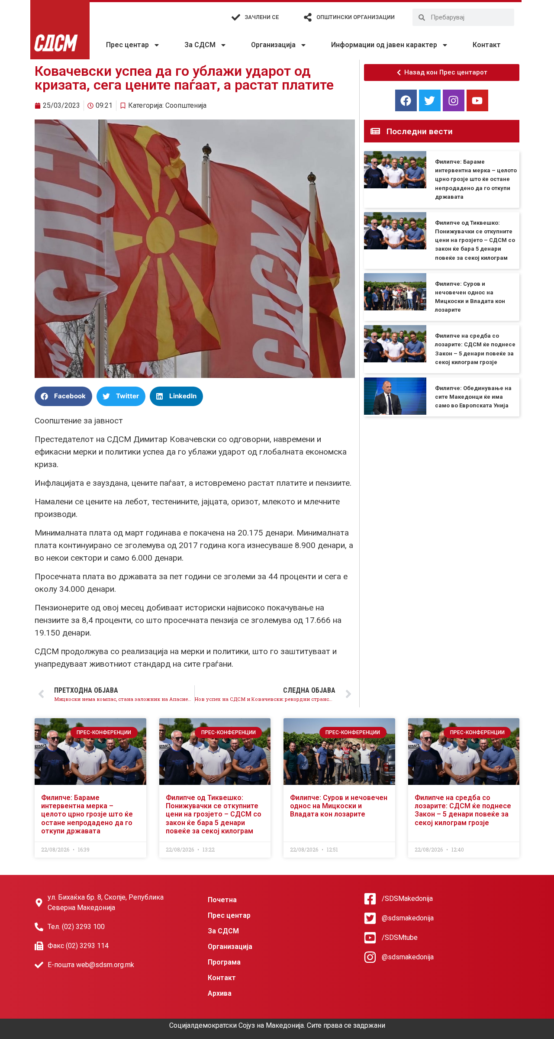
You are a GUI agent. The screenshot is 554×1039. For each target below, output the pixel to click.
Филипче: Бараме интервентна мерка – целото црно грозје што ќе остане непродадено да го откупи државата (476, 179)
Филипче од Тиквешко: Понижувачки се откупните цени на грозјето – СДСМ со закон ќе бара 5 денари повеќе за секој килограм (475, 240)
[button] (63, 396)
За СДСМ (200, 45)
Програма (224, 962)
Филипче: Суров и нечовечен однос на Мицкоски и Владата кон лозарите (338, 806)
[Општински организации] (307, 17)
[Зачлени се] (236, 17)
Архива (220, 993)
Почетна (222, 900)
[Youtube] (477, 100)
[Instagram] (453, 100)
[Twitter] (430, 100)
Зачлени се (262, 17)
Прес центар (127, 45)
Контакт (487, 45)
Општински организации (355, 17)
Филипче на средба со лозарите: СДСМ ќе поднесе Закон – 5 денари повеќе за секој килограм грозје (463, 810)
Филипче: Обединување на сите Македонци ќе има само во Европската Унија (473, 397)
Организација (273, 45)
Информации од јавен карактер (384, 45)
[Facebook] (406, 100)
